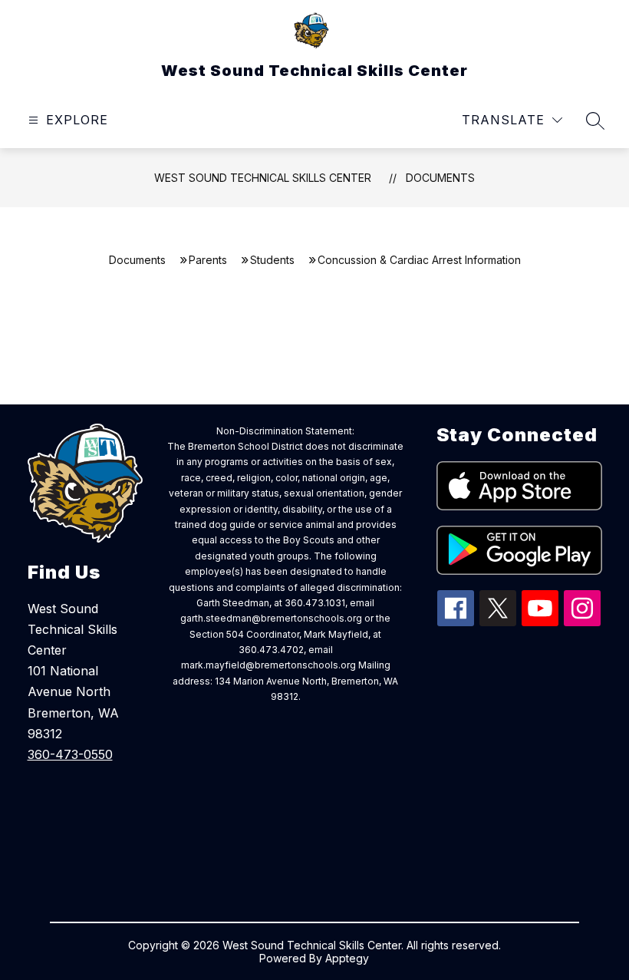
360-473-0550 (70, 754)
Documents (440, 177)
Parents (208, 259)
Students (272, 259)
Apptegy (347, 958)
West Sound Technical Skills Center (262, 177)
